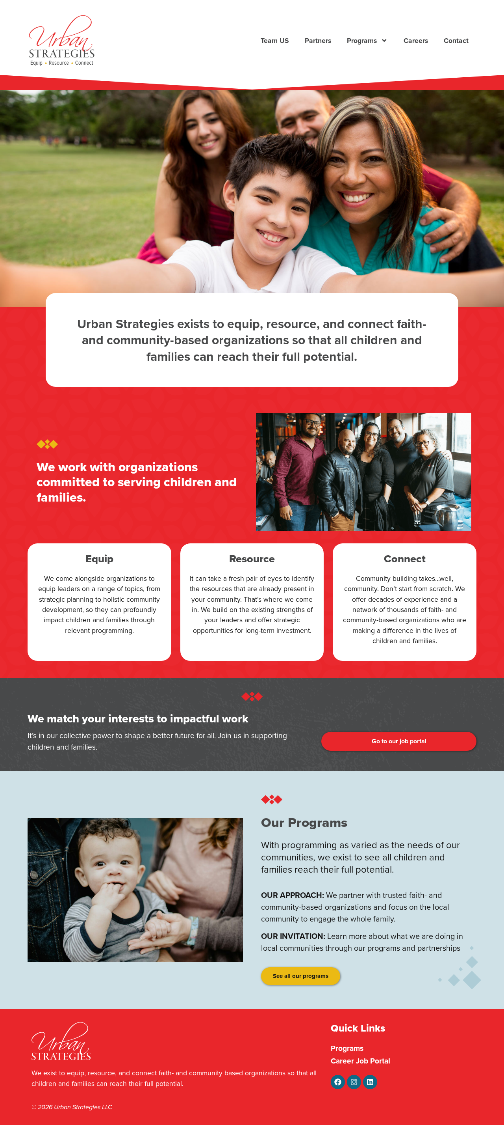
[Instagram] (354, 1082)
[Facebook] (338, 1082)
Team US (275, 40)
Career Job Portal (360, 1060)
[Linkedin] (370, 1082)
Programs (362, 40)
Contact (456, 40)
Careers (416, 40)
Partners (318, 40)
